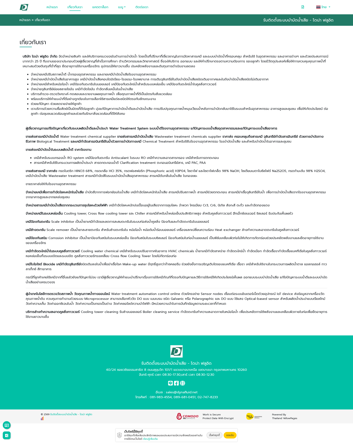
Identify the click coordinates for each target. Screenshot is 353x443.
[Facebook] (176, 384)
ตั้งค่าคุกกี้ (214, 435)
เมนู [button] (120, 7)
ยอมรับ (230, 435)
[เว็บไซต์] (182, 384)
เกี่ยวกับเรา (75, 7)
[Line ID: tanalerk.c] (170, 384)
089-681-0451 (184, 397)
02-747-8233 (208, 397)
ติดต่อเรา (141, 7)
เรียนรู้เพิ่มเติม (150, 439)
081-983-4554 (161, 397)
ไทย (325, 7)
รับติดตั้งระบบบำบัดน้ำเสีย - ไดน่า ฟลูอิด (71, 414)
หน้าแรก (52, 7)
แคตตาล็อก (100, 7)
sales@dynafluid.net (182, 392)
